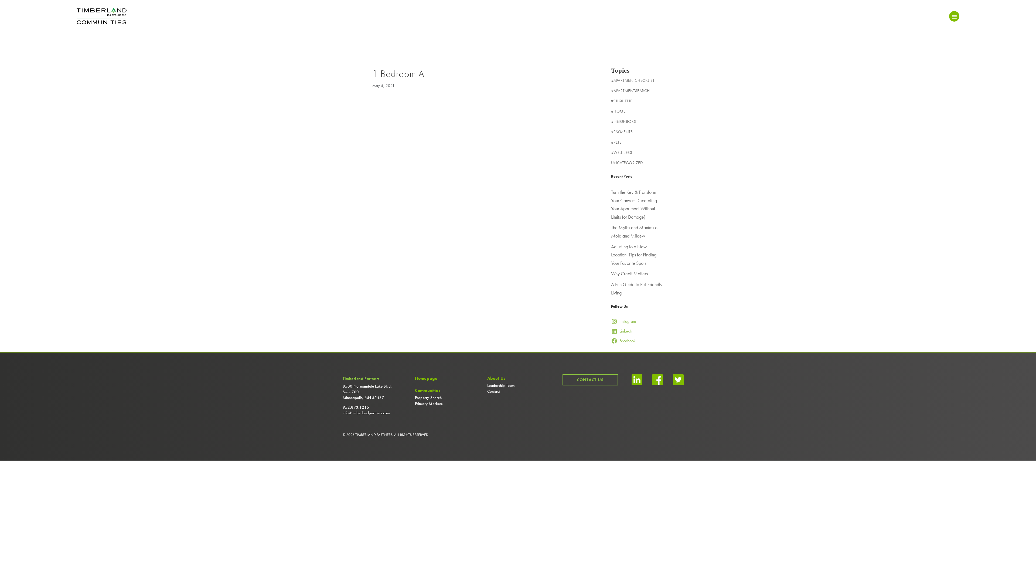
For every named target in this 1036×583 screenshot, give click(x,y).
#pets (616, 142)
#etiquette (621, 101)
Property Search (428, 397)
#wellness (621, 152)
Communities (427, 390)
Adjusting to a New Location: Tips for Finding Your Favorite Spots (633, 254)
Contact (493, 391)
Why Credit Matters (629, 273)
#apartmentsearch (630, 90)
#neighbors (623, 121)
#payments (622, 131)
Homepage (426, 378)
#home (618, 111)
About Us (496, 378)
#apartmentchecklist (633, 80)
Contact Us (590, 379)
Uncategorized (627, 162)
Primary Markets (428, 403)
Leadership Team (501, 385)
